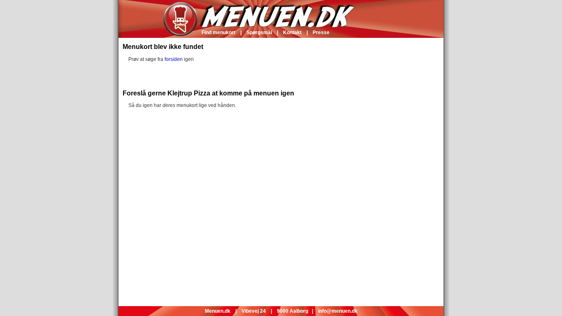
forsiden (174, 59)
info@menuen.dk (338, 311)
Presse (321, 32)
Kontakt (292, 32)
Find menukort (218, 32)
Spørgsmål (259, 32)
